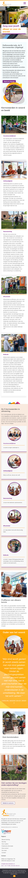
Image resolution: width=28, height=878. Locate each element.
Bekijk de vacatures (8, 803)
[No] (26, 873)
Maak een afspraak (9, 81)
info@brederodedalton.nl (8, 863)
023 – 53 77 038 (5, 865)
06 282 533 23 (15, 865)
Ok (14, 876)
